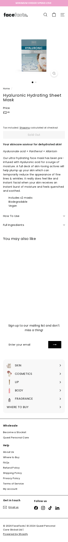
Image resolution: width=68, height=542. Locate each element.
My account (10, 489)
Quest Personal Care (16, 437)
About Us (8, 452)
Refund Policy (11, 467)
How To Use (11, 216)
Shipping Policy (12, 473)
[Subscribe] (54, 344)
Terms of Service (13, 483)
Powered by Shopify (15, 534)
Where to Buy (11, 457)
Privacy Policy (11, 478)
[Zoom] (54, 73)
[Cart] (54, 14)
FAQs (6, 462)
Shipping (25, 127)
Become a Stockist (14, 432)
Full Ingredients (13, 225)
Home (6, 88)
